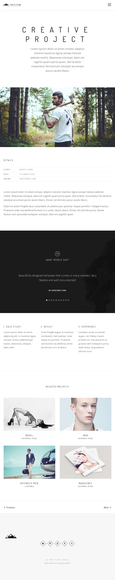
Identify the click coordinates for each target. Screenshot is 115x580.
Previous (10, 507)
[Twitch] (50, 543)
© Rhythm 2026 (57, 560)
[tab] (46, 300)
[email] (65, 543)
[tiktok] (57, 543)
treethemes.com (27, 179)
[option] (57, 117)
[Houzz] (43, 543)
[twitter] (72, 543)
